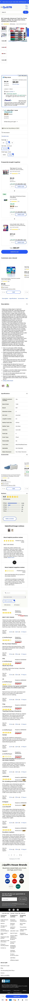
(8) (22, 507)
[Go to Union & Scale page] (10, 886)
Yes (12, 631)
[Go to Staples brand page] (14, 881)
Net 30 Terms (13, 933)
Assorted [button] (5, 148)
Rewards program (12, 924)
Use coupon (22, 899)
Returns (3, 923)
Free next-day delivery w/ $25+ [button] (9, 289)
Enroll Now (16, 84)
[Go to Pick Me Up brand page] (21, 876)
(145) (22, 503)
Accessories (21, 298)
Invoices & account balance (5, 930)
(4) (22, 511)
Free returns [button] (6, 132)
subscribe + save (14, 930)
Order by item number (23, 930)
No (17, 631)
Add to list (5, 136)
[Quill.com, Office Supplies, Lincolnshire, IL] (6, 981)
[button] (28, 2)
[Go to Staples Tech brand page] (21, 881)
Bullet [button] (4, 154)
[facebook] (18, 910)
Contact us (3, 947)
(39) (23, 505)
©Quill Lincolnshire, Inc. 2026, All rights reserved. (12, 986)
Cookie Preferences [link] (17, 992)
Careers (2, 973)
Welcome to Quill (5, 965)
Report (24, 631)
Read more (11, 557)
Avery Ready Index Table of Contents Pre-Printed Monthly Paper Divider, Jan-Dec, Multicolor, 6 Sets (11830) (17, 224)
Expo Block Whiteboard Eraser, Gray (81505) (18, 197)
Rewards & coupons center (24, 934)
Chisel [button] (10, 154)
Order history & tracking (4, 920)
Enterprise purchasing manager (13, 947)
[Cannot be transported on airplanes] (4, 386)
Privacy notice (16, 990)
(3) (22, 509)
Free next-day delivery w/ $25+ (11, 128)
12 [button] (12, 142)
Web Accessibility (5, 975)
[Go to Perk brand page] (7, 881)
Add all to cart (14, 252)
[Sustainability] (8, 386)
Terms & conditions (7, 990)
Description (5, 298)
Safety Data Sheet (8, 380)
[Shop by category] (1, 7)
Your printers (23, 927)
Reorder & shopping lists (23, 920)
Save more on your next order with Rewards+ (14, 1)
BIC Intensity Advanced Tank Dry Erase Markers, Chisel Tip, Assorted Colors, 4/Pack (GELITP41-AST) (17, 169)
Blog (2, 968)
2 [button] (11, 855)
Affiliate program (14, 960)
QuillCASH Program (12, 928)
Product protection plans (14, 954)
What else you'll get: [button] (10, 121)
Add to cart (17, 996)
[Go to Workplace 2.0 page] (18, 886)
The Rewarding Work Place (7, 970)
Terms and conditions (14, 903)
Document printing (13, 942)
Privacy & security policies (5, 945)
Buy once (7, 77)
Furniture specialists (12, 951)
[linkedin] (13, 910)
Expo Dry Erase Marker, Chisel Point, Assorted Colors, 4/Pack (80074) (10, 279)
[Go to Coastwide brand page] (14, 876)
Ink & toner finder (23, 924)
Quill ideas (12, 957)
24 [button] (3, 142)
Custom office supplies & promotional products (13, 937)
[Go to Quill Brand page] (7, 876)
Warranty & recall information (5, 941)
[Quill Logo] (7, 7)
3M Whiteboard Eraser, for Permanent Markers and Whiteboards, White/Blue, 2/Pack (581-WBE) (10, 475)
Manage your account (4, 926)
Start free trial (22, 100)
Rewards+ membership (13, 920)
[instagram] (9, 910)
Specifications (13, 298)
